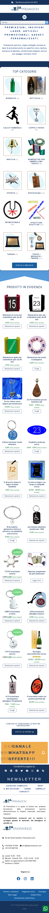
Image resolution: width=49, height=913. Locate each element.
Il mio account (12, 789)
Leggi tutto (36, 581)
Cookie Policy (36, 895)
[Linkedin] (32, 878)
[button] (24, 17)
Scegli (36, 369)
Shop (40, 786)
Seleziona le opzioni (12, 326)
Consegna (42, 892)
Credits (24, 909)
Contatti (24, 792)
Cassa (27, 789)
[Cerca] (47, 22)
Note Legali (12, 895)
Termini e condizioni (10, 892)
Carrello (40, 789)
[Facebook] (18, 878)
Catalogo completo (17, 786)
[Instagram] (25, 878)
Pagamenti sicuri (28, 892)
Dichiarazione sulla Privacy (24, 898)
